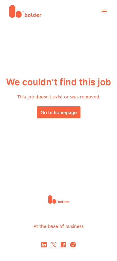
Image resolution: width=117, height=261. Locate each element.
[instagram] (73, 245)
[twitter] (53, 245)
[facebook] (63, 245)
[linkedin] (44, 245)
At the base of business (59, 226)
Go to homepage (59, 112)
